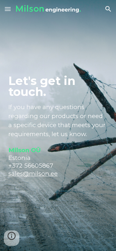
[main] (58, 125)
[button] (7, 9)
